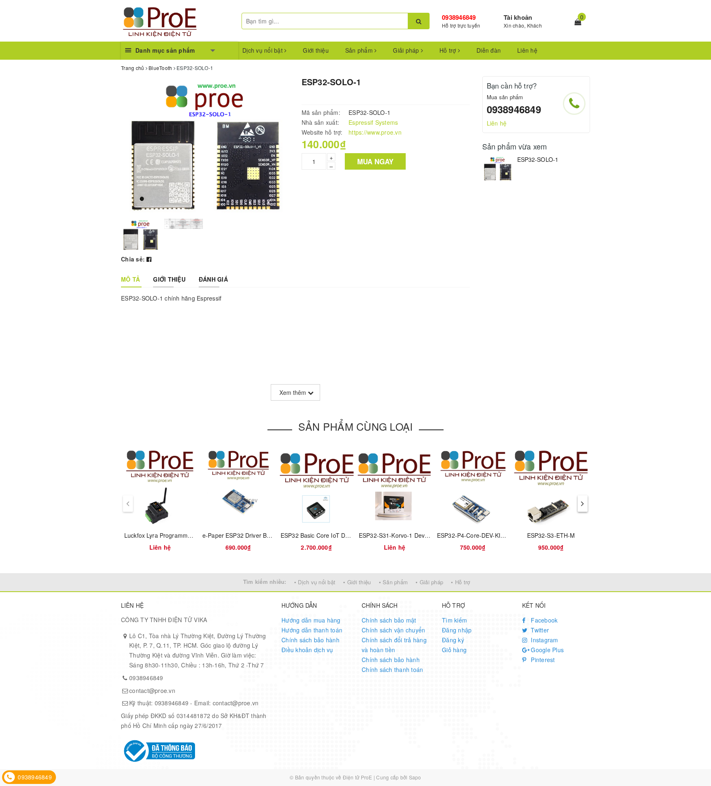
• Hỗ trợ (460, 582)
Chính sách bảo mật (389, 620)
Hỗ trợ (448, 50)
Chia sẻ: (133, 259)
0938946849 (459, 17)
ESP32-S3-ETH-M (551, 535)
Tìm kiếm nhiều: (264, 581)
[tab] (130, 279)
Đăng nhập (457, 630)
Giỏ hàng (454, 650)
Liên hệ (527, 50)
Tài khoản (518, 17)
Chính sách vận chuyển (393, 630)
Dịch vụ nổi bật (263, 50)
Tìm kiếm (454, 620)
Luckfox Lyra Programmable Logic (169, 535)
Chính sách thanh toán (392, 669)
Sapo (415, 777)
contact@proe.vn (152, 690)
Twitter (539, 630)
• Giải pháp (429, 582)
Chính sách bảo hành (310, 640)
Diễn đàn (488, 50)
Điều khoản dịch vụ (307, 650)
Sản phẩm (359, 50)
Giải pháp (407, 50)
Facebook (543, 620)
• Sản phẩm (393, 582)
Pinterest (542, 659)
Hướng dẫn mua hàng (311, 620)
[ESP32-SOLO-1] (497, 168)
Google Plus (546, 650)
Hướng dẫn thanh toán (311, 630)
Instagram (543, 640)
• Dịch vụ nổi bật (314, 582)
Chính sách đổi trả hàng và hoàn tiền (394, 645)
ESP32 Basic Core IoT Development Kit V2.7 (340, 535)
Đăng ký (453, 640)
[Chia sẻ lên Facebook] (148, 259)
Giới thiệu (316, 50)
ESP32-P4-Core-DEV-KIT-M (474, 535)
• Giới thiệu (357, 582)
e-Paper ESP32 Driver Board (240, 535)
